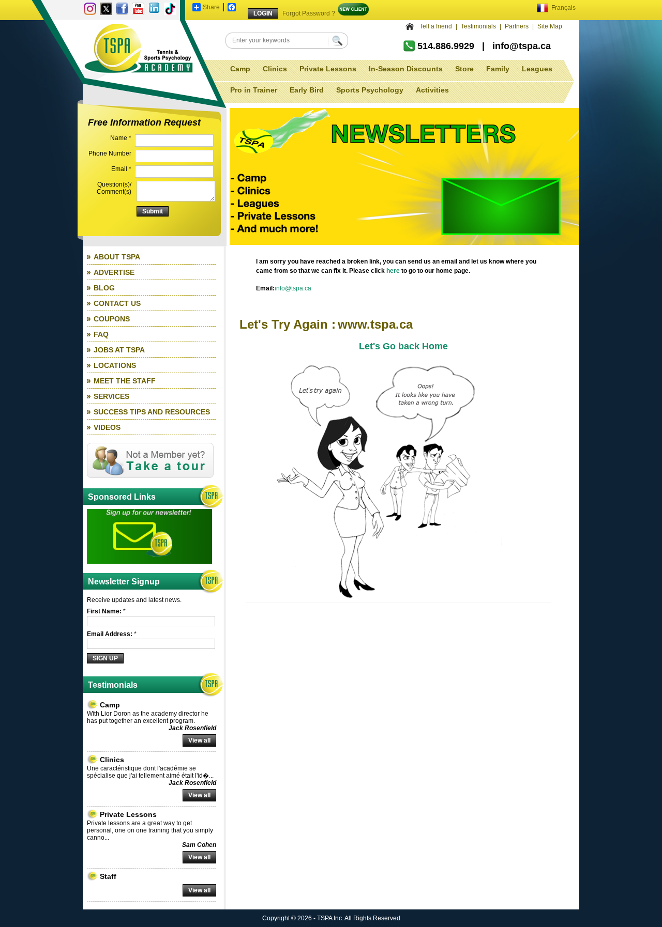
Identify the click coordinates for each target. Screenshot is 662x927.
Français (563, 7)
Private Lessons (327, 69)
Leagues (537, 69)
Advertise (114, 272)
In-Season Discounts (406, 69)
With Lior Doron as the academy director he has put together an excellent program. (147, 717)
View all (199, 740)
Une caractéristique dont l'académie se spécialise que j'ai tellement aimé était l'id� (148, 772)
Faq (101, 334)
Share (211, 7)
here (393, 270)
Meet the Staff (125, 381)
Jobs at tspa (119, 350)
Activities (432, 90)
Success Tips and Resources (152, 412)
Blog (104, 288)
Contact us (117, 303)
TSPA (139, 49)
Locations (115, 365)
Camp (240, 69)
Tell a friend (435, 26)
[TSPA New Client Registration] (353, 13)
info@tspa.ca (521, 46)
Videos (107, 427)
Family (497, 69)
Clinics (275, 69)
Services (111, 396)
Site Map (549, 26)
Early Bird (307, 90)
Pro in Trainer (253, 90)
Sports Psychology (369, 90)
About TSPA (117, 257)
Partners (517, 26)
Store (464, 69)
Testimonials (478, 26)
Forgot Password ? (308, 13)
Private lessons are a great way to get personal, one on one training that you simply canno (150, 830)
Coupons (112, 319)
